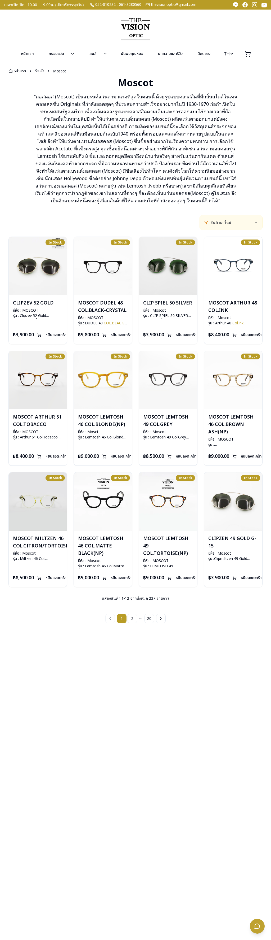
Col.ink (237, 323)
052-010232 (105, 4)
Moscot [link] (59, 70)
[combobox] (234, 222)
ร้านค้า (39, 71)
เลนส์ (92, 53)
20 (149, 618)
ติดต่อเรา (204, 53)
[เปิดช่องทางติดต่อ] (257, 926)
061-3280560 (130, 4)
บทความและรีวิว (170, 53)
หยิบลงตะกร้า (56, 335)
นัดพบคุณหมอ (132, 53)
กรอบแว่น (56, 53)
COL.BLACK (114, 323)
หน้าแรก (27, 53)
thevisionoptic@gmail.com (173, 4)
